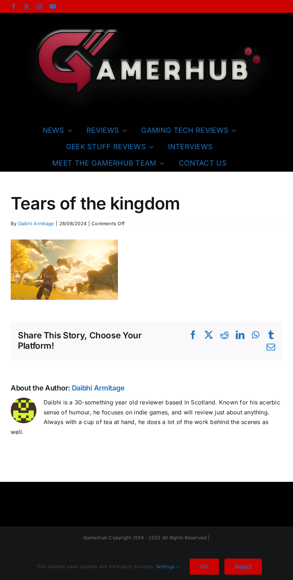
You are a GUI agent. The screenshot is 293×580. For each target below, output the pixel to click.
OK (204, 566)
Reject (243, 566)
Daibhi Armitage (36, 223)
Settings (166, 566)
